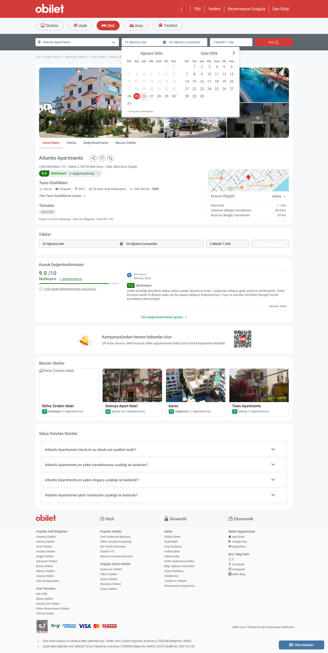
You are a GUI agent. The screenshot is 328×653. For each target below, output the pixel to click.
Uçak (82, 25)
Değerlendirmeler (95, 143)
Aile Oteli (41, 593)
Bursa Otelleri (44, 566)
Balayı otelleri (44, 598)
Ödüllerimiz (171, 576)
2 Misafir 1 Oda (223, 42)
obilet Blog (238, 574)
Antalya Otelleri (45, 551)
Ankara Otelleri (45, 541)
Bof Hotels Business (113, 546)
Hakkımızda (171, 556)
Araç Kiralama (173, 546)
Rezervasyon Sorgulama (179, 585)
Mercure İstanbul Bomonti (116, 556)
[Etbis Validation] (42, 627)
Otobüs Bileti (172, 536)
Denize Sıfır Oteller (48, 603)
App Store (237, 536)
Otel (110, 25)
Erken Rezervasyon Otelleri (53, 608)
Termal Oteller (45, 613)
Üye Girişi (280, 8)
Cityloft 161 (107, 551)
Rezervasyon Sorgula (246, 8)
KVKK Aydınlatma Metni (179, 561)
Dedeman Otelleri (111, 569)
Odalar (71, 143)
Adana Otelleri (45, 576)
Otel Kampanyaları (47, 581)
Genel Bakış (51, 143)
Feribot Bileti (172, 551)
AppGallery (238, 546)
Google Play (239, 541)
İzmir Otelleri (44, 546)
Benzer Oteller (126, 143)
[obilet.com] (60, 12)
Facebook (238, 564)
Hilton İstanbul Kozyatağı (115, 541)
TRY (197, 9)
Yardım (214, 8)
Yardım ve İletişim (175, 581)
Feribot (170, 25)
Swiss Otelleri (109, 579)
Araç (138, 25)
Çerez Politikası (174, 571)
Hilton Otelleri (108, 574)
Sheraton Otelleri (110, 584)
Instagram (238, 569)
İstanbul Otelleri (46, 536)
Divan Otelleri (108, 589)
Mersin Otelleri (45, 571)
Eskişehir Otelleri (46, 561)
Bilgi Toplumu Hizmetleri (179, 566)
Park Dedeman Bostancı (115, 536)
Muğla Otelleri (45, 556)
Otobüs (51, 25)
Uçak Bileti (171, 541)
